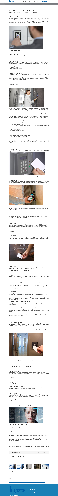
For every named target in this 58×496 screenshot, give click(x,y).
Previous (46, 7)
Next (48, 7)
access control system (12, 21)
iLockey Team (21, 456)
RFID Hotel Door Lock (33, 489)
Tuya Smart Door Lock (32, 492)
